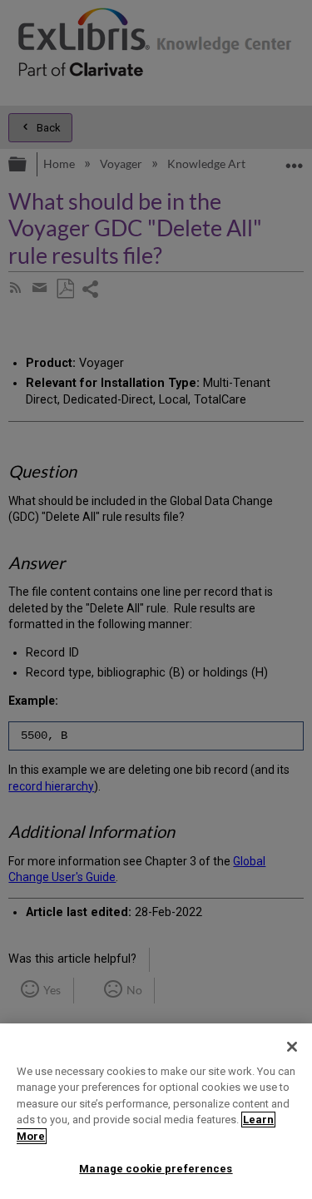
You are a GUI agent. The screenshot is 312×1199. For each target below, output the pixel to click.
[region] (156, 1111)
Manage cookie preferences (155, 1168)
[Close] (292, 1046)
